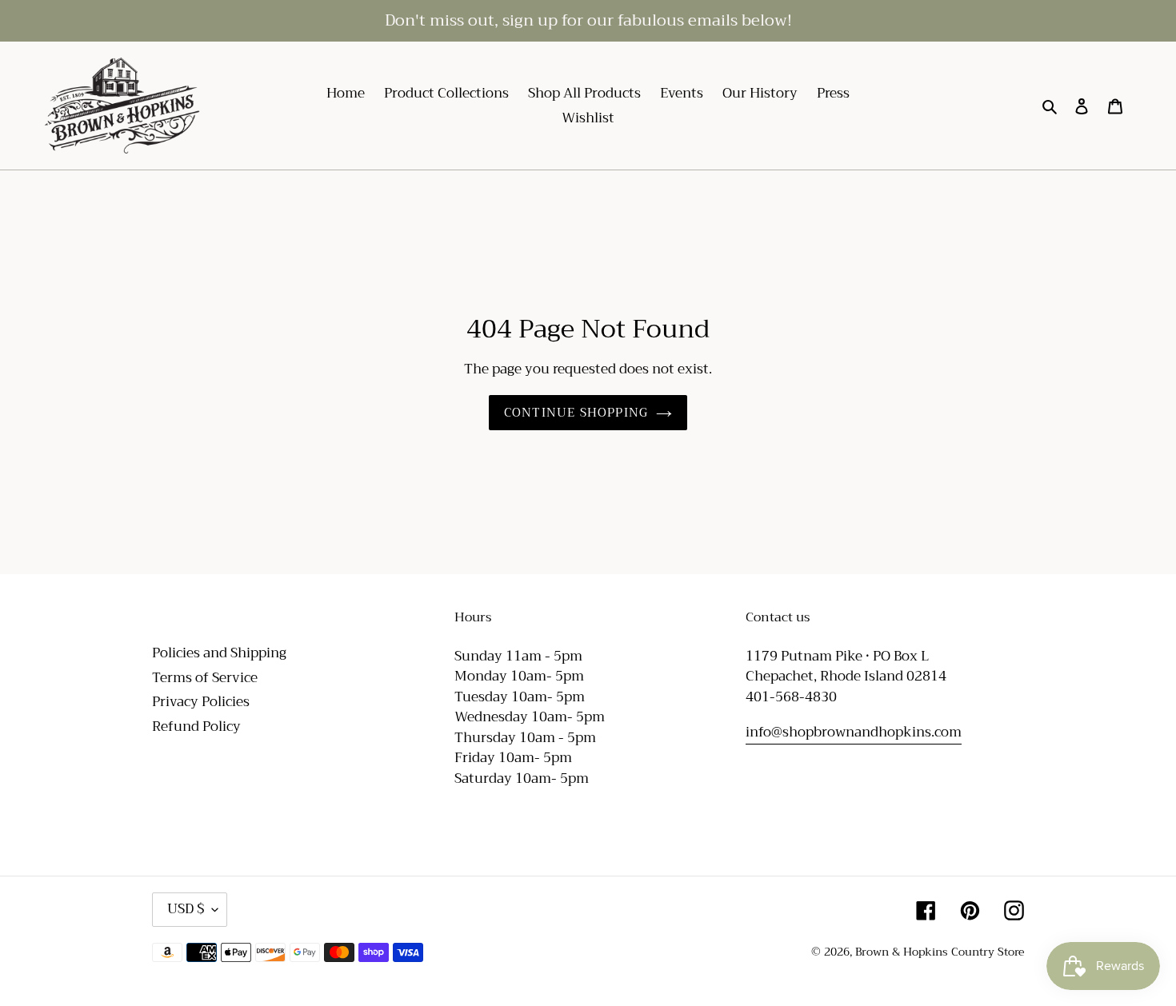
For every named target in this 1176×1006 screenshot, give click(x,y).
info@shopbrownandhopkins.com (854, 732)
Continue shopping (576, 412)
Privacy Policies (201, 701)
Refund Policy (196, 726)
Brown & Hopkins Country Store (939, 951)
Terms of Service (205, 677)
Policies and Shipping (219, 653)
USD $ (185, 908)
